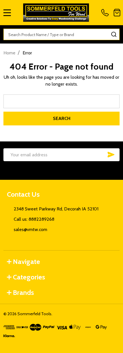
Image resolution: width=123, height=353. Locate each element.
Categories (29, 277)
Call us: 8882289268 (34, 219)
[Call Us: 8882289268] (106, 13)
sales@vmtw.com (30, 229)
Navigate (26, 261)
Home (9, 53)
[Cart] (117, 13)
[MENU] (7, 12)
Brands (23, 292)
